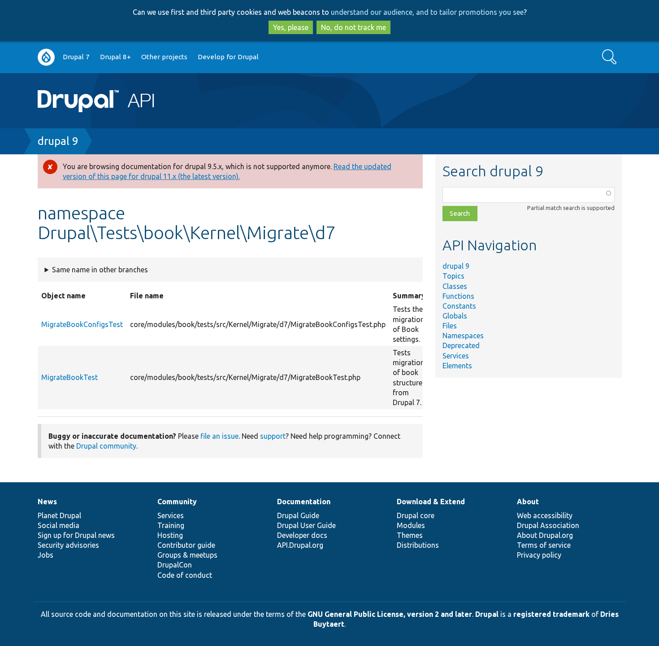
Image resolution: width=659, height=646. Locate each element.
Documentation (303, 502)
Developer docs (302, 535)
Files (449, 326)
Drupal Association (548, 525)
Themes (410, 535)
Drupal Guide (298, 515)
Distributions (418, 545)
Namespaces (463, 336)
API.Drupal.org (300, 545)
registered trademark (551, 614)
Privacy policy (539, 555)
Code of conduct (184, 575)
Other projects (164, 57)
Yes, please (290, 27)
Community (177, 502)
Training (170, 525)
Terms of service (544, 545)
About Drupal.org (545, 535)
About (528, 502)
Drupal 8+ (115, 57)
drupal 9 (58, 141)
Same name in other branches (100, 270)
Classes (454, 286)
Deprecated (461, 345)
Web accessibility (544, 515)
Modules (411, 525)
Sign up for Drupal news (76, 535)
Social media (58, 525)
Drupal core (415, 515)
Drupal (487, 614)
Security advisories (68, 545)
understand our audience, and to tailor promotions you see (427, 12)
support (273, 436)
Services (455, 356)
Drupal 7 (76, 57)
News (47, 502)
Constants (459, 306)
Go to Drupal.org (46, 57)
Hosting (170, 535)
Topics (453, 276)
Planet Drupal (59, 515)
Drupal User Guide (306, 525)
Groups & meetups (187, 555)
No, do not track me (353, 27)
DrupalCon (174, 565)
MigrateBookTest (69, 377)
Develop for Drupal (228, 57)
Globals (454, 316)
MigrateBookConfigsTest (82, 324)
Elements (457, 366)
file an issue (219, 436)
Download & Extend (431, 502)
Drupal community (106, 446)
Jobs (45, 555)
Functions (458, 296)
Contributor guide (186, 545)
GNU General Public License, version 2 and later (390, 614)
